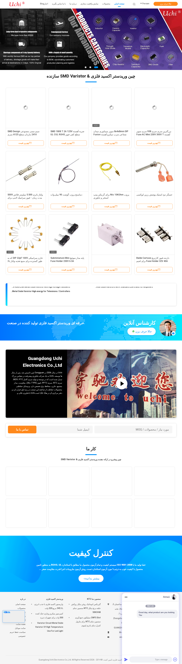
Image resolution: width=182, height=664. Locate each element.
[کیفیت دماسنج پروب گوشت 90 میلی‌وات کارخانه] (69, 171)
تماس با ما (22, 429)
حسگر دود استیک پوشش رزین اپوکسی (154, 194)
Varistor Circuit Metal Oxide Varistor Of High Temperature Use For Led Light (49, 627)
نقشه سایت (21, 624)
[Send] (126, 659)
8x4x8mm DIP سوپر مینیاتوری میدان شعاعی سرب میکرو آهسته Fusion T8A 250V (110, 134)
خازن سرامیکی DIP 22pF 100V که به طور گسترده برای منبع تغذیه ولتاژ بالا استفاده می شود (25, 261)
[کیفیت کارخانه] (112, 234)
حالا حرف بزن (165, 4)
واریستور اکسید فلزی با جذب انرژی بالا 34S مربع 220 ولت (48, 606)
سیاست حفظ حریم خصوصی (18, 634)
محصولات (21, 608)
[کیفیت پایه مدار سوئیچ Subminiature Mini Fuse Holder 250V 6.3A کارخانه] (69, 234)
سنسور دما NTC (94, 599)
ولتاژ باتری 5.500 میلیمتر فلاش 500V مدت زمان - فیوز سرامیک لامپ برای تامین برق (25, 197)
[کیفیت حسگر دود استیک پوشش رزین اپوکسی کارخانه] (154, 171)
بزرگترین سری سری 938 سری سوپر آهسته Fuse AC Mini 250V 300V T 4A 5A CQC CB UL (153, 134)
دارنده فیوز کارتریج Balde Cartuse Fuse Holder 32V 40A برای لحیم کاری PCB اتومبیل (152, 261)
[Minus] (126, 597)
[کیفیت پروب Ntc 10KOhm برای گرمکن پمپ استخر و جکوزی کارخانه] (112, 171)
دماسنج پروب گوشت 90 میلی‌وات (66, 194)
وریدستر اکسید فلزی (54, 599)
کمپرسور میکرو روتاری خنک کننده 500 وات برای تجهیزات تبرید (49, 615)
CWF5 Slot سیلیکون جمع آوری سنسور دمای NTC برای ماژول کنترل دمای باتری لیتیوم (88, 621)
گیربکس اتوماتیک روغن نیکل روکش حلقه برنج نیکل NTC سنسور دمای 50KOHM (86, 608)
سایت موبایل (20, 628)
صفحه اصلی (20, 604)
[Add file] (175, 659)
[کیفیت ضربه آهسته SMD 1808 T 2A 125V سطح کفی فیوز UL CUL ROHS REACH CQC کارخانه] (69, 108)
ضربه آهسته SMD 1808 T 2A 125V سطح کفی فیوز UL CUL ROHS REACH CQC (67, 134)
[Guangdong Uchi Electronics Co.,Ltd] (16, 4)
